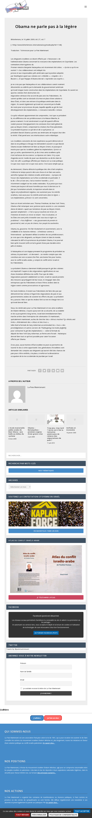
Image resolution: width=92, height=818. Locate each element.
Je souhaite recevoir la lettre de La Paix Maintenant (41, 688)
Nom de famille (25, 671)
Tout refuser (22, 815)
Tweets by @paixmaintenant (17, 649)
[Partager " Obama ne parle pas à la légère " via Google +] (49, 370)
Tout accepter (82, 811)
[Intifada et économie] (74, 420)
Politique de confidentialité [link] (63, 815)
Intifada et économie (71, 429)
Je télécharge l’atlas (46, 597)
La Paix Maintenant (36, 387)
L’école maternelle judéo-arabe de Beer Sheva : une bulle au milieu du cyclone (17, 432)
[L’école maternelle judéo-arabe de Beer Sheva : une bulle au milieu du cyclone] (17, 420)
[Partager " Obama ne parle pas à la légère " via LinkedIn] (53, 370)
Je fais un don (53, 718)
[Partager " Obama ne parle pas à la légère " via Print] (62, 370)
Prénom (23, 663)
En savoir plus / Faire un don (46, 531)
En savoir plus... (49, 743)
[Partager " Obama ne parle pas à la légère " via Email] (58, 370)
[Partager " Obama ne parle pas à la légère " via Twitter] (44, 370)
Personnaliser (39, 815)
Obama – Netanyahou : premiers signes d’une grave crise (35, 431)
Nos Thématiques (46, 471)
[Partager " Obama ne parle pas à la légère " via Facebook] (40, 370)
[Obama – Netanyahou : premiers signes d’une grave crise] (36, 420)
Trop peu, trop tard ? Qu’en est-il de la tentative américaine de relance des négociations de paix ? (55, 434)
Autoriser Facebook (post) (46, 633)
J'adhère (37, 718)
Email (22, 680)
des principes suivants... (46, 773)
